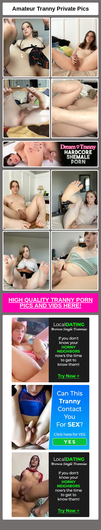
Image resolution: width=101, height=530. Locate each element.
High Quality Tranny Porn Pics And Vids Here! (51, 303)
